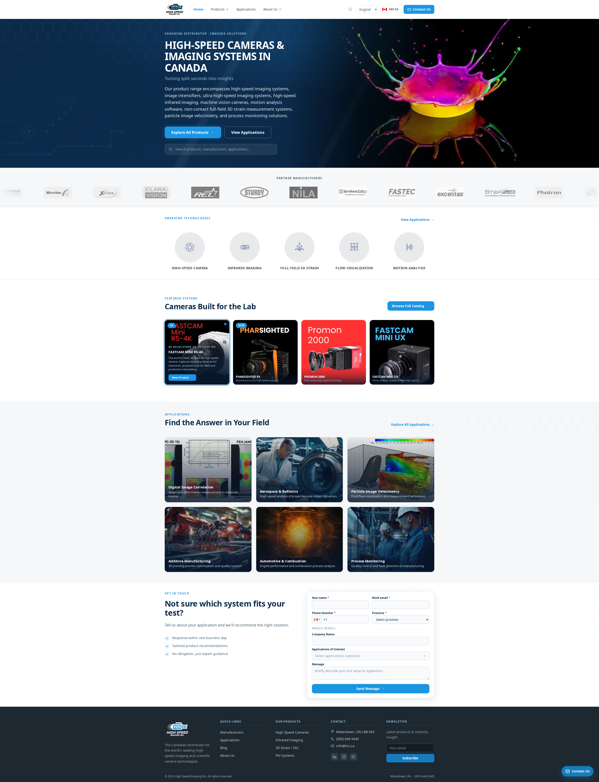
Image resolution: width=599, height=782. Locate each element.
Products (218, 9)
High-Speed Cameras (292, 732)
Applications (246, 9)
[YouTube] (353, 756)
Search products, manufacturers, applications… (212, 149)
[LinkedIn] (334, 756)
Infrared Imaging (289, 740)
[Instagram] (344, 756)
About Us (270, 9)
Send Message (367, 688)
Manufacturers (232, 732)
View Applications (247, 132)
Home (198, 9)
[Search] (350, 9)
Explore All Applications (412, 424)
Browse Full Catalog (408, 306)
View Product (180, 377)
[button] (316, 619)
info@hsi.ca (345, 746)
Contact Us (422, 9)
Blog (223, 748)
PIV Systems (285, 755)
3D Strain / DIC (287, 748)
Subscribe (410, 758)
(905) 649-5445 (347, 739)
